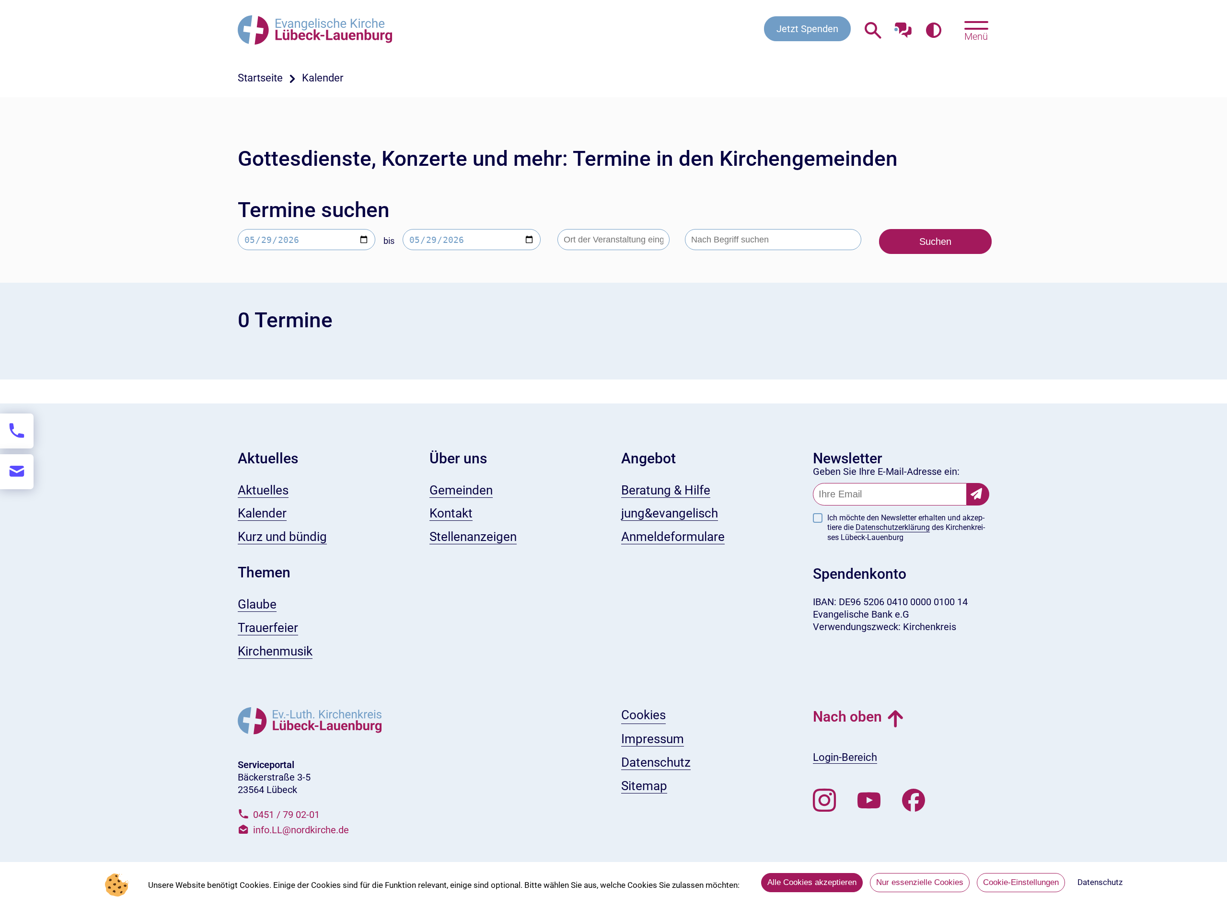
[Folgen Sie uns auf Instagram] (824, 801)
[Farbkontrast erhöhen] (933, 31)
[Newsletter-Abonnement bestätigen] (978, 494)
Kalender (322, 78)
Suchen (935, 241)
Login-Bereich (845, 757)
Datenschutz (1100, 882)
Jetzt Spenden (807, 28)
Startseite (260, 78)
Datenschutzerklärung (893, 527)
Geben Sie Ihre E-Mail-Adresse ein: (886, 471)
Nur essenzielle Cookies (919, 882)
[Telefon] (17, 431)
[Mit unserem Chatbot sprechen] (903, 27)
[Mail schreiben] (17, 471)
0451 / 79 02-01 (286, 814)
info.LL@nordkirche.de (301, 830)
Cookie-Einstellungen (1021, 882)
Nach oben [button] (847, 716)
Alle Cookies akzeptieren (812, 882)
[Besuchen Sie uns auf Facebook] (913, 801)
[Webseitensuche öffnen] (873, 31)
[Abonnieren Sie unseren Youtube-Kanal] (868, 801)
